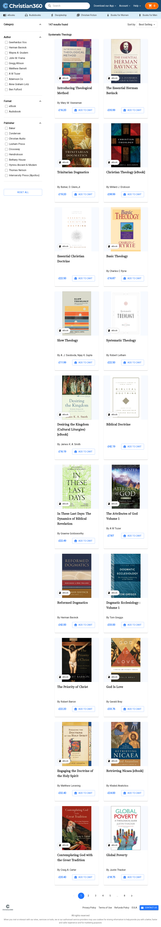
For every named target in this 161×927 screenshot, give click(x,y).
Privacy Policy (89, 907)
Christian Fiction (87, 15)
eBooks (9, 15)
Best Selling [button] (145, 24)
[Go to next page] (132, 896)
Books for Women (117, 15)
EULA (134, 907)
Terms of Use (105, 907)
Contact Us (149, 907)
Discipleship (59, 15)
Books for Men (147, 15)
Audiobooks (33, 15)
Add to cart (85, 110)
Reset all (23, 192)
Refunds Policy (121, 907)
